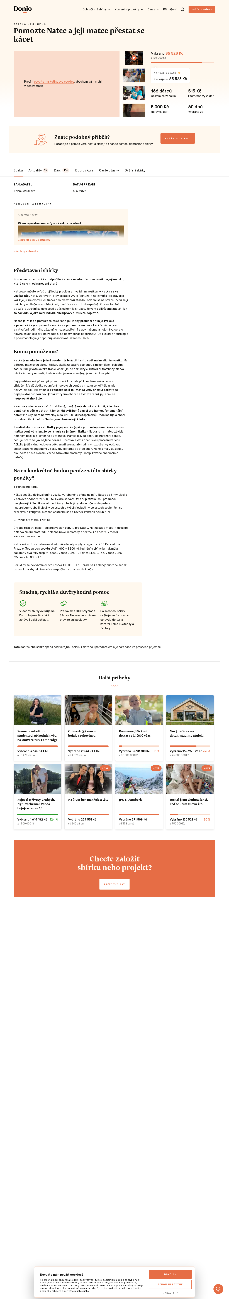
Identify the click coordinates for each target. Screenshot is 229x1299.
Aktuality (37, 170)
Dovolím (170, 1274)
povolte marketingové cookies (54, 81)
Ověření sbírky (135, 170)
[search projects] (182, 9)
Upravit (169, 1293)
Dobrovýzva (84, 170)
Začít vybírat (202, 9)
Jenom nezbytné (170, 1284)
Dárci (61, 170)
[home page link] (23, 9)
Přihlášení (169, 9)
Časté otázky (109, 170)
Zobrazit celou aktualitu (34, 239)
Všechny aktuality (26, 251)
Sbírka (18, 170)
